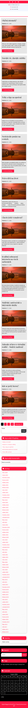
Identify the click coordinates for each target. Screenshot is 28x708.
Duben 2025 (5, 485)
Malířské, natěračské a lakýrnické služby (11, 303)
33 (12, 424)
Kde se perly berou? (10, 386)
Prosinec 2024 (5, 495)
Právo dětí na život (10, 178)
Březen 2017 (5, 631)
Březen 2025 (5, 487)
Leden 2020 (5, 572)
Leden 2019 (5, 602)
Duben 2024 (5, 507)
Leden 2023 (5, 542)
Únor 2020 (5, 569)
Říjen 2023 (5, 519)
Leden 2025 (5, 492)
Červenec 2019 (6, 587)
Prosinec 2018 (5, 604)
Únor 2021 (5, 559)
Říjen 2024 (5, 500)
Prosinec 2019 (5, 574)
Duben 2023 (5, 534)
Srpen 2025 (5, 475)
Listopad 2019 (5, 577)
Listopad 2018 (5, 607)
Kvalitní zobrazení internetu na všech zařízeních (10, 259)
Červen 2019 (5, 589)
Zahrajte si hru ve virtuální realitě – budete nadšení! (13, 345)
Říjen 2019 (5, 579)
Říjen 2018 (5, 609)
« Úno (2, 697)
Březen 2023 (5, 537)
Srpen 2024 (5, 502)
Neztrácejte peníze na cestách (11, 137)
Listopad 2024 (5, 497)
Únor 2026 (5, 472)
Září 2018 (4, 612)
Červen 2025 (5, 480)
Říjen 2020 (5, 562)
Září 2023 (4, 522)
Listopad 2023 (5, 517)
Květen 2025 (5, 482)
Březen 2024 (5, 509)
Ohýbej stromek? (9, 20)
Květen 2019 (5, 592)
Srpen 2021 (5, 554)
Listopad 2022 (5, 547)
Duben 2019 (5, 594)
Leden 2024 (5, 512)
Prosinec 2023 (5, 514)
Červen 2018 (5, 616)
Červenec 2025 (6, 477)
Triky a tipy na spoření (11, 97)
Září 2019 (4, 582)
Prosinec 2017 (5, 621)
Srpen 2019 (5, 584)
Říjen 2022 (5, 549)
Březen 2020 (5, 567)
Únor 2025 (5, 490)
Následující (18, 424)
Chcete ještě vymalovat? (12, 217)
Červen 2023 (5, 529)
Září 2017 (4, 626)
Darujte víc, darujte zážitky (13, 58)
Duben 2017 (5, 629)
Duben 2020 (5, 564)
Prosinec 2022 (5, 544)
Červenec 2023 (6, 527)
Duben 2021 (5, 557)
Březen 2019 (5, 597)
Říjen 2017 (5, 624)
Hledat (3, 428)
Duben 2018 (5, 619)
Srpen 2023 (5, 524)
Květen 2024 (5, 504)
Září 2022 (4, 552)
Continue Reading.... (8, 51)
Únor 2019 (5, 599)
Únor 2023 (5, 539)
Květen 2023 (5, 532)
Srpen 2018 (5, 614)
